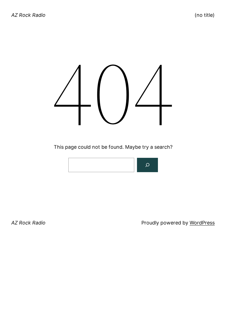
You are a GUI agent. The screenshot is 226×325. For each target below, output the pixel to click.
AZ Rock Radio (28, 15)
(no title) (205, 15)
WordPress (202, 223)
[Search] (147, 165)
